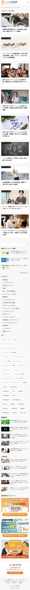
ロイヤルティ (15, 382)
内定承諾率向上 (14, 387)
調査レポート (7, 331)
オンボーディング (7, 356)
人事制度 (24, 382)
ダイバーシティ (6, 369)
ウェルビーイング (8, 311)
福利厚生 (5, 325)
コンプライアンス (8, 282)
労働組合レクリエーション (11, 320)
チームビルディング (9, 300)
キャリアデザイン (18, 361)
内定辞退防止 (6, 391)
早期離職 (12, 404)
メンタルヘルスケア (9, 317)
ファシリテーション (8, 378)
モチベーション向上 (9, 305)
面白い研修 (23, 412)
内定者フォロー (7, 285)
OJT (9, 339)
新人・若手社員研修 (9, 291)
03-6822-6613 (16, 568)
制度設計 (5, 280)
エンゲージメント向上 (10, 294)
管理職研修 (14, 408)
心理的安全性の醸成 (9, 302)
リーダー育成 (19, 378)
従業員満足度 (6, 399)
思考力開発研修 (16, 399)
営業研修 (20, 391)
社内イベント (7, 314)
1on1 (4, 339)
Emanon (18, 587)
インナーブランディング (9, 344)
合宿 (13, 391)
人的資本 (5, 387)
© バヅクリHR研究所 (15, 585)
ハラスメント (17, 369)
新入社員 (5, 404)
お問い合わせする (15, 573)
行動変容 (14, 412)
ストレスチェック (22, 365)
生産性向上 (5, 408)
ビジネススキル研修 (19, 374)
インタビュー (7, 328)
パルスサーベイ (6, 374)
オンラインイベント (20, 356)
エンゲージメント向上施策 (9, 352)
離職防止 (5, 297)
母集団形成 (21, 404)
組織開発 (22, 408)
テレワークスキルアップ (10, 323)
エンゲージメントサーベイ (9, 348)
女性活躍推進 (6, 395)
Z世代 (15, 339)
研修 (4, 288)
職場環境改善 (6, 412)
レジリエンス (6, 382)
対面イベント (15, 395)
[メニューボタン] (28, 2)
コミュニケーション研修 (9, 365)
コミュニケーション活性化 (11, 308)
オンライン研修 (6, 361)
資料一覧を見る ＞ (24, 272)
